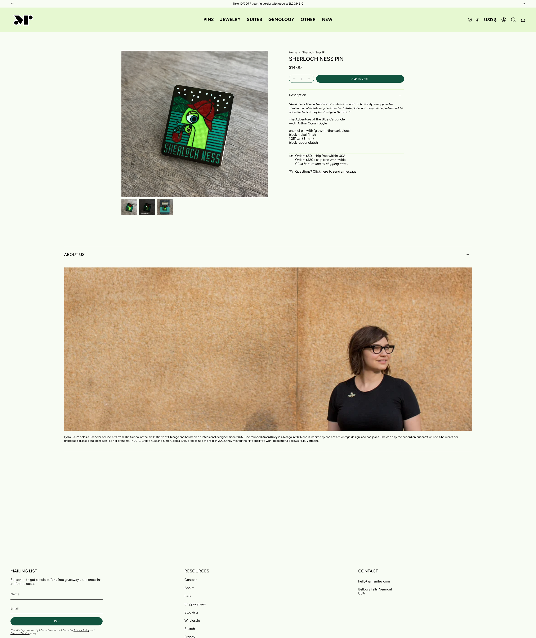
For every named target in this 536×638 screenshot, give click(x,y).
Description (297, 95)
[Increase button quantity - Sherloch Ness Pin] (309, 79)
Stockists (191, 612)
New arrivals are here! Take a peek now (268, 3)
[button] (208, 20)
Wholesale (192, 621)
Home (293, 52)
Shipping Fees (195, 604)
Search (189, 629)
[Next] (524, 4)
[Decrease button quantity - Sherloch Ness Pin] (294, 79)
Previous (121, 124)
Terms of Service (20, 633)
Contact (190, 580)
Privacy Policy (81, 630)
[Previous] (12, 4)
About (189, 588)
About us (74, 254)
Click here (320, 171)
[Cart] (523, 19)
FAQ (187, 596)
